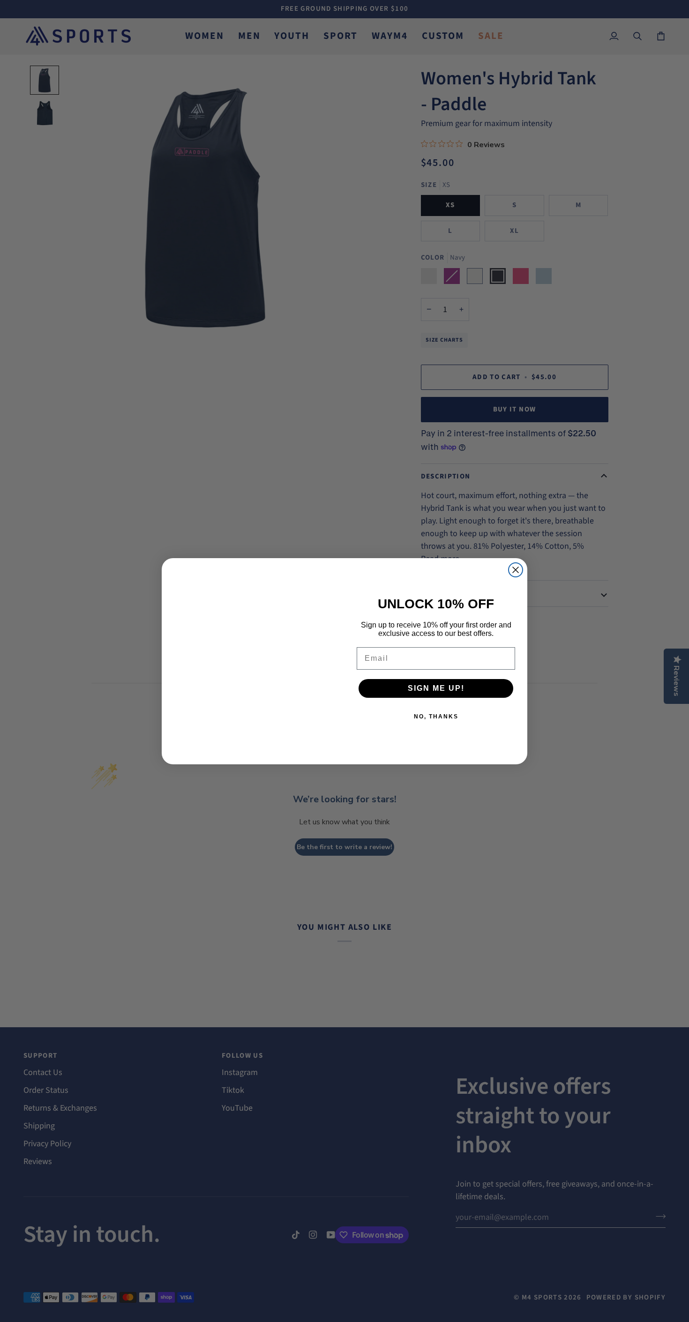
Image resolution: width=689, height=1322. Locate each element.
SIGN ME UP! (436, 688)
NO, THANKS (436, 716)
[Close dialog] (516, 570)
